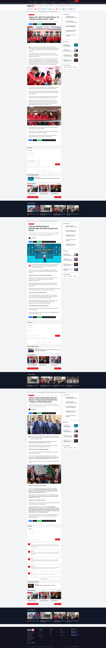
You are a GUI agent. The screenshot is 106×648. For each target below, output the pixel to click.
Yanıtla (35, 555)
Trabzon (75, 276)
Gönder (58, 164)
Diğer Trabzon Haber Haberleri (33, 368)
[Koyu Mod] (76, 6)
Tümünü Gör (59, 183)
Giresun (65, 276)
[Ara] (78, 6)
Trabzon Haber (46, 5)
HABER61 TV (63, 5)
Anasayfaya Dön (57, 368)
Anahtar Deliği (57, 5)
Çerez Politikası (62, 635)
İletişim (51, 632)
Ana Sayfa (36, 5)
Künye (50, 633)
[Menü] (80, 6)
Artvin (40, 632)
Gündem (71, 5)
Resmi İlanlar (52, 5)
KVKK (61, 633)
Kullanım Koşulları (62, 632)
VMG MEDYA (69, 646)
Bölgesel (67, 5)
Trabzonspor (41, 5)
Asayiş (40, 633)
